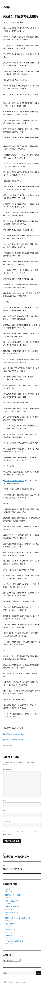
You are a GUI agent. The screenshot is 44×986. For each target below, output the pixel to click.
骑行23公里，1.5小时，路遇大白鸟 (17, 918)
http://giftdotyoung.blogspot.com (14, 734)
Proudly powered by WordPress (17, 982)
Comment (7, 769)
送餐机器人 (9, 935)
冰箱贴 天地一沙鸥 (12, 906)
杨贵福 (6, 7)
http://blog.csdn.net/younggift (13, 740)
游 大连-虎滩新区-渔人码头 (15, 941)
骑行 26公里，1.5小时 (13, 895)
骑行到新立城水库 (12, 912)
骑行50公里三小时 (12, 901)
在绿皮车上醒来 (11, 929)
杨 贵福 (5, 745)
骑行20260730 (10, 924)
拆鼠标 (7, 889)
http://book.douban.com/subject (14, 480)
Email (5, 811)
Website (6, 821)
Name (5, 801)
